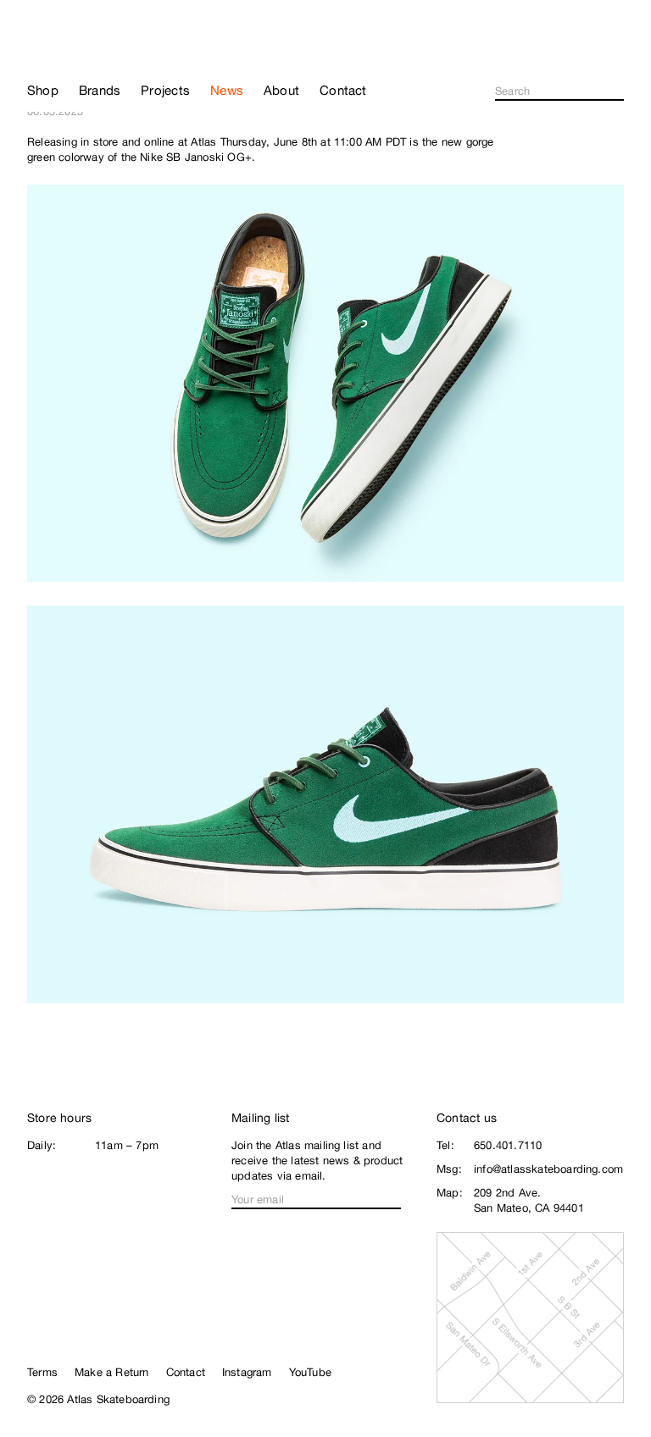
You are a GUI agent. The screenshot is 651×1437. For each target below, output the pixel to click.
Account (616, 56)
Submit (619, 91)
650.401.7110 (508, 1145)
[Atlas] (78, 46)
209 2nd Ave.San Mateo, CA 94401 (529, 1200)
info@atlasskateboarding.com (548, 1169)
